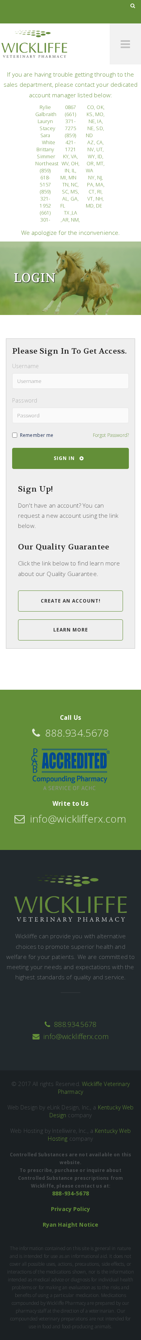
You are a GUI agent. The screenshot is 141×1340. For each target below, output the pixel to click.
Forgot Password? (111, 435)
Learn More (70, 629)
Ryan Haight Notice (71, 1224)
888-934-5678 (70, 1193)
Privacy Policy (70, 1209)
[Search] (132, 5)
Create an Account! (71, 601)
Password (24, 400)
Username (25, 366)
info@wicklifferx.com (75, 1036)
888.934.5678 (75, 1024)
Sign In (67, 458)
